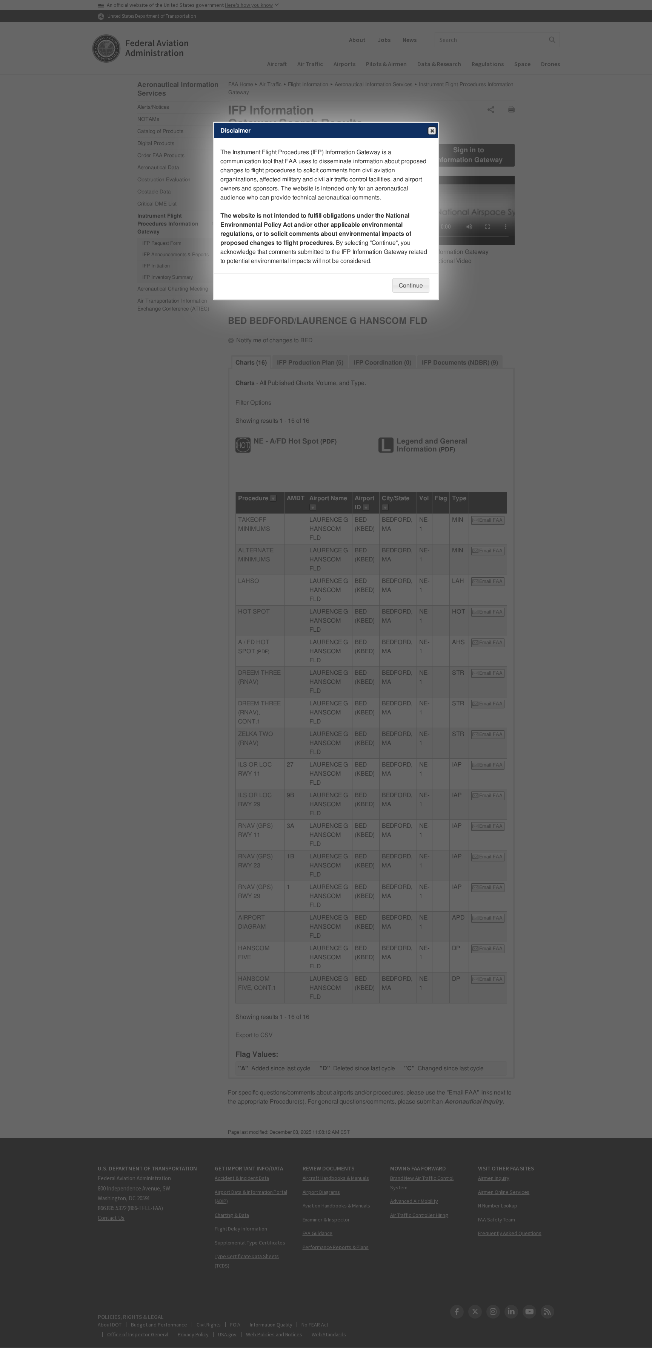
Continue (411, 286)
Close (432, 130)
